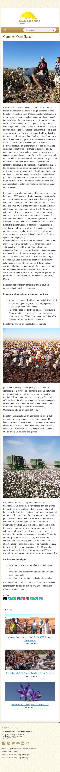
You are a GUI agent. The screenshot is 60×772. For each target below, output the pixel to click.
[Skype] (36, 598)
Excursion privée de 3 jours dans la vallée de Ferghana (30, 673)
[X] (5, 598)
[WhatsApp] (32, 598)
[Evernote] (14, 598)
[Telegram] (41, 598)
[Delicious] (10, 598)
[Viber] (27, 598)
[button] (5, 29)
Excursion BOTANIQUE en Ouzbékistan (30, 704)
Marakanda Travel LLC (15, 728)
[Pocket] (23, 598)
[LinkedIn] (19, 598)
